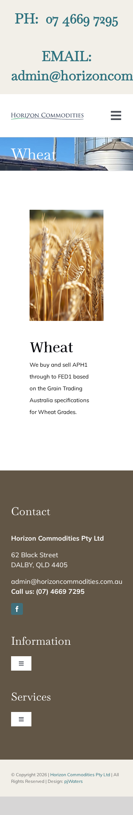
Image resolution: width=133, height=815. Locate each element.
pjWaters (73, 781)
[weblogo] (47, 115)
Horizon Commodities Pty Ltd (80, 774)
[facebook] (17, 609)
